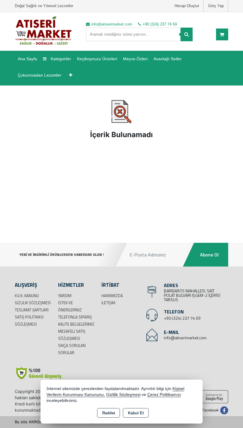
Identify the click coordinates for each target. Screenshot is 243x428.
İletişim (108, 303)
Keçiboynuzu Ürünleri (97, 58)
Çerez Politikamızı (164, 394)
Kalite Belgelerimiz (76, 324)
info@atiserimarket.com (185, 338)
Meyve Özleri (135, 58)
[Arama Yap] (186, 34)
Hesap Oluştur (187, 6)
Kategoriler (60, 58)
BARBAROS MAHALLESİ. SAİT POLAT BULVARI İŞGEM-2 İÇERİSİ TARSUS (192, 295)
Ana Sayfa (27, 58)
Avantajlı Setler (168, 58)
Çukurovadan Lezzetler (39, 75)
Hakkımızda (112, 296)
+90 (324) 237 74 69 (182, 318)
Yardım (64, 296)
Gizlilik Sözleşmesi (33, 303)
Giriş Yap (216, 6)
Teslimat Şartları (32, 310)
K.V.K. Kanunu (27, 296)
